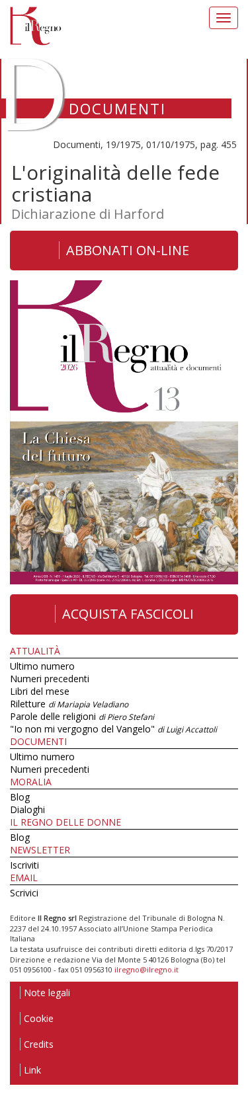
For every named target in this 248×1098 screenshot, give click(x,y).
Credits (39, 1044)
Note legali (47, 992)
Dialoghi (27, 809)
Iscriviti (24, 865)
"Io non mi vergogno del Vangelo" (113, 729)
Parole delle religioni (82, 716)
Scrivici (24, 892)
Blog (20, 797)
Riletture (69, 703)
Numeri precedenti (49, 678)
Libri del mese (39, 691)
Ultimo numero (42, 666)
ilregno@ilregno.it (146, 969)
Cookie (39, 1018)
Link (32, 1070)
